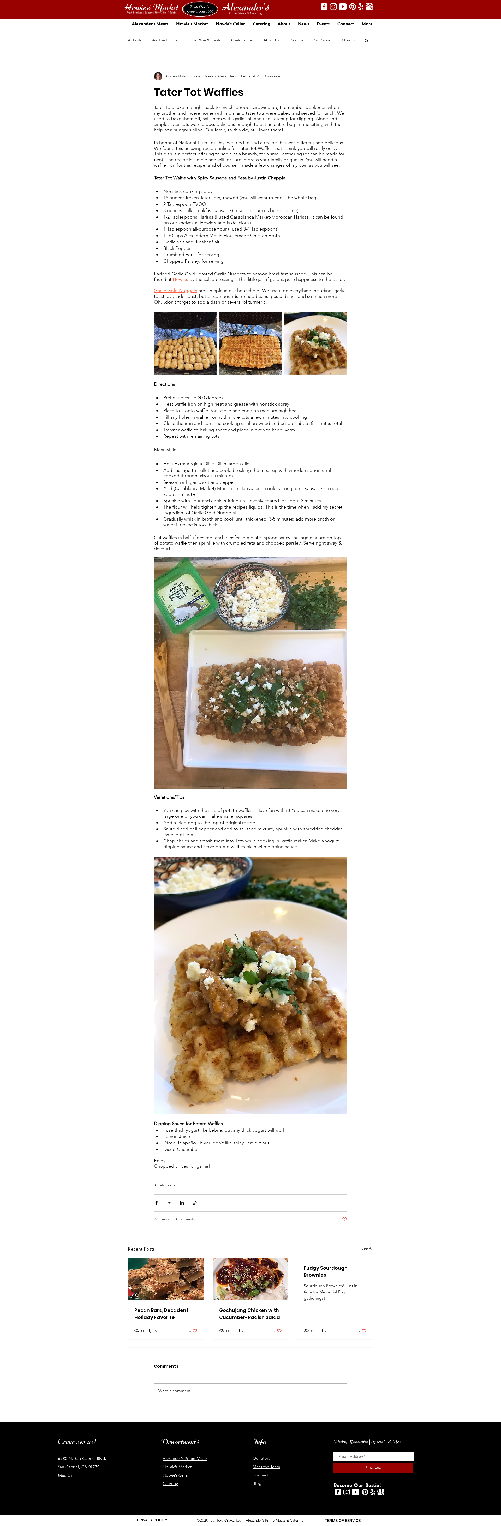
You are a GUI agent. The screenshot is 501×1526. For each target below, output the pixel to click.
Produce (296, 40)
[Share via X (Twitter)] (169, 1203)
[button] (284, 24)
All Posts (135, 40)
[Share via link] (194, 1203)
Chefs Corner (242, 40)
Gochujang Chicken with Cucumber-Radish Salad (249, 1313)
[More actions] (344, 76)
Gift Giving (322, 40)
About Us (271, 40)
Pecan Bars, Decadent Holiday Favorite (161, 1313)
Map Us (65, 1475)
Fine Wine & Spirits (205, 40)
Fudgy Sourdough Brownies (326, 1271)
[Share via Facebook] (156, 1203)
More (346, 40)
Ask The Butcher (165, 40)
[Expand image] (185, 343)
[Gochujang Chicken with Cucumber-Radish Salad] (250, 1279)
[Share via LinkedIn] (182, 1203)
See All (367, 1248)
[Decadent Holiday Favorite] (166, 1279)
